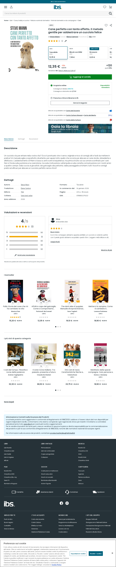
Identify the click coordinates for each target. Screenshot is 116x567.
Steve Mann (55, 37)
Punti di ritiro (8, 519)
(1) (32, 226)
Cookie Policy (56, 565)
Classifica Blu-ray (10, 477)
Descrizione (8, 139)
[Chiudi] (112, 553)
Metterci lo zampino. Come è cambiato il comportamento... (100, 307)
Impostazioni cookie (78, 553)
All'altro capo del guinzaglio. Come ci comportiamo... (44, 307)
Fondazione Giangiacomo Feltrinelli (98, 526)
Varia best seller (27, 196)
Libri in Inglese (9, 457)
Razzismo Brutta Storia (94, 532)
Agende (81, 474)
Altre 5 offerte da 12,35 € (67, 71)
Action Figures (46, 483)
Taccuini (81, 471)
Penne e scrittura (84, 477)
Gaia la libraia (9, 529)
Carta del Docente (73, 111)
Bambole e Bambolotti (49, 480)
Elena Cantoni (72, 37)
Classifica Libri (9, 451)
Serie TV (6, 480)
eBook (6, 460)
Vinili (79, 454)
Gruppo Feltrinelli (91, 519)
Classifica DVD (9, 474)
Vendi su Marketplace (66, 526)
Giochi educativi (47, 474)
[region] (58, 553)
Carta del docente (37, 519)
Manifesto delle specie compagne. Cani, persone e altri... (100, 371)
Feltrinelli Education (92, 529)
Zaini (80, 480)
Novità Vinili (82, 457)
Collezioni (44, 457)
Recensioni (33, 139)
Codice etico (63, 532)
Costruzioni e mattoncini (49, 471)
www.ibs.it (28, 424)
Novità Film (8, 471)
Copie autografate (47, 454)
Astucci (80, 483)
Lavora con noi (64, 529)
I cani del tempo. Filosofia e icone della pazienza (16, 371)
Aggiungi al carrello (82, 77)
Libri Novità (7, 448)
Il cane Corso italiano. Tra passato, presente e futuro (44, 371)
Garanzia (34, 529)
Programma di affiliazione (68, 522)
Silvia (58, 219)
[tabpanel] (15, 301)
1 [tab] (55, 390)
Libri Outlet (7, 454)
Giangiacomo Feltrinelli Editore (96, 522)
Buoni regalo (8, 522)
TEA (90, 37)
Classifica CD (83, 451)
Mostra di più (106, 250)
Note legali (9, 402)
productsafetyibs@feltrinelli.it (62, 433)
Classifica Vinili (83, 460)
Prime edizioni (46, 448)
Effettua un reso (36, 526)
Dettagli (21, 139)
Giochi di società (47, 477)
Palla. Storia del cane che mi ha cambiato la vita (15, 307)
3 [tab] (60, 390)
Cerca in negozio (80, 103)
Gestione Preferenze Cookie (40, 532)
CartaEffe (7, 526)
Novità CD (81, 448)
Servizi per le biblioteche (67, 519)
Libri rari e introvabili (48, 451)
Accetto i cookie (96, 553)
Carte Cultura (36, 522)
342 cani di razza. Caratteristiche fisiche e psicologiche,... (72, 371)
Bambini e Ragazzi (10, 483)
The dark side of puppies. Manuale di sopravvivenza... (72, 307)
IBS (57, 71)
